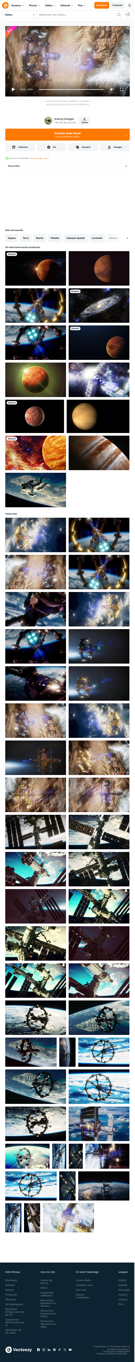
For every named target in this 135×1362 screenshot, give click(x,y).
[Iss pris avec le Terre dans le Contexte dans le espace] (99, 1122)
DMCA (43, 1286)
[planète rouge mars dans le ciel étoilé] (99, 267)
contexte (97, 236)
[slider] (71, 89)
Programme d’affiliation (46, 1293)
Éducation (10, 1298)
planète (55, 236)
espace (12, 236)
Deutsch (120, 1293)
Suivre (84, 122)
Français (120, 1298)
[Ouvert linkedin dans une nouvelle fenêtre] (49, 1348)
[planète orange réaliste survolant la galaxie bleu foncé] (99, 341)
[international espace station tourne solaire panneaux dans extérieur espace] (103, 1184)
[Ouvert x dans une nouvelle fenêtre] (65, 1348)
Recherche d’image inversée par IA (13, 1310)
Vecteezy (10, 1283)
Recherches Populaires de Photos (47, 1312)
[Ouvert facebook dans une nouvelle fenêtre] (38, 1348)
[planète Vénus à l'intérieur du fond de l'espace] (35, 378)
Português (121, 1288)
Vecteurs (16, 5)
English (120, 1278)
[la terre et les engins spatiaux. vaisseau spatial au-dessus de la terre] (35, 304)
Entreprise (11, 1293)
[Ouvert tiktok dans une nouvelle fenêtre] (59, 1348)
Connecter (117, 5)
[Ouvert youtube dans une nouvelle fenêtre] (70, 1348)
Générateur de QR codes (13, 1330)
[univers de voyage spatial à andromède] (99, 304)
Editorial (65, 5)
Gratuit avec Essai (67, 134)
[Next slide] (122, 237)
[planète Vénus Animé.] (34, 415)
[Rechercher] (119, 15)
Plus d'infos (14, 164)
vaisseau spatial (75, 236)
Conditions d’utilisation (116, 1347)
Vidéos (49, 5)
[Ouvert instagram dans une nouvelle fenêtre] (43, 1348)
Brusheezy (11, 1278)
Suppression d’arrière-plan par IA (12, 1320)
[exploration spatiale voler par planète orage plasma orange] (35, 451)
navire (39, 236)
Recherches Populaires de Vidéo (47, 1322)
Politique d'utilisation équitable (109, 1352)
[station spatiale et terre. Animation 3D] (107, 1154)
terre (26, 236)
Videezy (9, 1288)
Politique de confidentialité (114, 1349)
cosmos (114, 236)
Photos (33, 5)
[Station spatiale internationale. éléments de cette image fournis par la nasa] (59, 1154)
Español (120, 1283)
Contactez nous (82, 1283)
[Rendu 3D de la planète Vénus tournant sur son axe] (98, 415)
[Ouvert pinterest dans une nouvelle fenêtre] (54, 1348)
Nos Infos (79, 1288)
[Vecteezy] (5, 5)
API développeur (14, 1302)
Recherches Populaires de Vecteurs (47, 1301)
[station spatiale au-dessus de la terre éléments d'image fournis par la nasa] (35, 1016)
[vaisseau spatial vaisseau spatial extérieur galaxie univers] (99, 378)
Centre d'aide (81, 1278)
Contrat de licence (45, 1280)
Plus (80, 5)
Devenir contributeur (81, 1295)
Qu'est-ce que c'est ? (39, 158)
